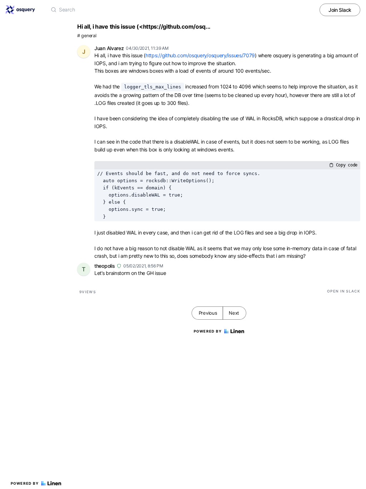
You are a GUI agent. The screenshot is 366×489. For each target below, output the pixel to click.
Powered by (25, 483)
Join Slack (339, 10)
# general (86, 35)
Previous (208, 313)
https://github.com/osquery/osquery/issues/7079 (200, 55)
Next (234, 313)
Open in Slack (343, 291)
